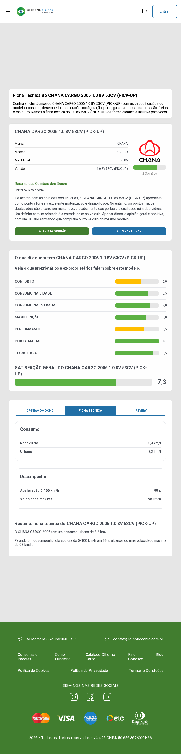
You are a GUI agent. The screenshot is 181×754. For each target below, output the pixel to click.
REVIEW (141, 410)
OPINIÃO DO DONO (40, 410)
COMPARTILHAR (129, 231)
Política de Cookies (33, 670)
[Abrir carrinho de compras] (144, 11)
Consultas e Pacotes (27, 656)
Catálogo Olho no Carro (100, 656)
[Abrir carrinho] (8, 11)
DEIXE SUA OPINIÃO (52, 231)
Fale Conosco (135, 656)
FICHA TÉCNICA (90, 410)
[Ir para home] (34, 11)
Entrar (165, 11)
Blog (159, 654)
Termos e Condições (146, 670)
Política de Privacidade (89, 670)
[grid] (90, 468)
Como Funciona (62, 656)
